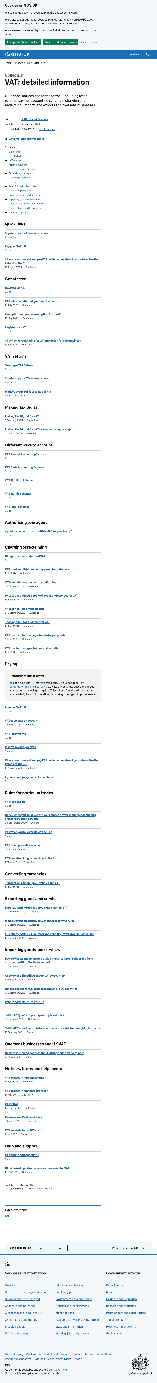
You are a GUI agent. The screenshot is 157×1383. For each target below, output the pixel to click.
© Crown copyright (140, 1373)
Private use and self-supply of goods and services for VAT (41, 595)
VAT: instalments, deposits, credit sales (30, 582)
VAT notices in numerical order (24, 1077)
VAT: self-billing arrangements (24, 609)
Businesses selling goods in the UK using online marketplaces (44, 1053)
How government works (121, 1326)
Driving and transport (18, 1333)
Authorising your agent (21, 173)
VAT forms (11, 1104)
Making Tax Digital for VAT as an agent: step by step (38, 429)
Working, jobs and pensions (73, 1333)
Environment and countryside (74, 1299)
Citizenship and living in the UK (24, 1313)
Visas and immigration (69, 1326)
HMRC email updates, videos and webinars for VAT (37, 1168)
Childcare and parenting (20, 1306)
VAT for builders (15, 802)
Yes (44, 1248)
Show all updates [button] (46, 1188)
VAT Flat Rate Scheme (19, 480)
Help (8, 1354)
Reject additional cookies (61, 42)
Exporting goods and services (24, 195)
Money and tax (65, 1313)
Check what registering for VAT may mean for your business (43, 340)
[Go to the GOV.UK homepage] (17, 54)
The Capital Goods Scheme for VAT (27, 622)
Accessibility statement (54, 1354)
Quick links (14, 151)
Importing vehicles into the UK (24, 1002)
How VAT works (15, 288)
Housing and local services (72, 1306)
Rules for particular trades (22, 186)
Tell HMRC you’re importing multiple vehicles (34, 1015)
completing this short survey (27, 686)
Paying (12, 182)
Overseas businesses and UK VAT (26, 203)
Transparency (114, 1319)
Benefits (10, 1285)
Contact (77, 1354)
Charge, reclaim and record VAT (25, 556)
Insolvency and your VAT (20, 747)
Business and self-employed (22, 1299)
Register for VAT (15, 327)
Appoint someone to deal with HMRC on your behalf (38, 531)
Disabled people (15, 1326)
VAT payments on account (21, 720)
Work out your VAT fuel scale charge (28, 391)
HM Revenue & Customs (34, 119)
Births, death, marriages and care (26, 1292)
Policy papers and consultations (126, 1313)
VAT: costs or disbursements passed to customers (37, 569)
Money (19, 62)
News (109, 1292)
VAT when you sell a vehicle (22, 845)
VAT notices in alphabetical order (26, 1091)
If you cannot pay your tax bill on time (29, 777)
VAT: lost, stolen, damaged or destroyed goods (35, 635)
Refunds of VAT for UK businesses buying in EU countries (41, 989)
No (63, 1248)
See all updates (47, 129)
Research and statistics (121, 1306)
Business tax (32, 62)
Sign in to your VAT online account (27, 233)
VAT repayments (15, 734)
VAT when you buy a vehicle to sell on (28, 832)
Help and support (18, 212)
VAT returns (15, 160)
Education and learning (70, 1285)
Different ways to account (22, 169)
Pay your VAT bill (15, 246)
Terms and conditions (98, 1354)
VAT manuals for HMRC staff (23, 1130)
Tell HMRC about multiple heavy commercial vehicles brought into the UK (52, 1028)
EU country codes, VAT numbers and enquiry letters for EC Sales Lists (49, 934)
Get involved (114, 1333)
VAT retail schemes (17, 507)
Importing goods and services (24, 199)
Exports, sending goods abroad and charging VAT (36, 907)
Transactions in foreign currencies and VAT (32, 883)
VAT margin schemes (18, 493)
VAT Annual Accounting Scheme (26, 454)
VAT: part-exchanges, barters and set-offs (32, 648)
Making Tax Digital (18, 164)
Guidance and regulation (121, 1299)
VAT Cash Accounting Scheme (24, 467)
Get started (15, 156)
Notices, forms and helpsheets (25, 208)
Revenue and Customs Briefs (23, 1117)
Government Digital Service (65, 1359)
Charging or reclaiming (21, 177)
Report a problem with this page (129, 1248)
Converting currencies (21, 190)
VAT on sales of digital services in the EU (30, 858)
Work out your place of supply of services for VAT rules (39, 921)
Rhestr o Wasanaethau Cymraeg (25, 1359)
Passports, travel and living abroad (77, 1319)
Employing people (67, 1292)
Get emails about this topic (26, 139)
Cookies (31, 1354)
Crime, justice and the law (21, 1319)
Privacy (18, 1354)
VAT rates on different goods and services (31, 301)
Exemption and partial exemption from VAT (33, 314)
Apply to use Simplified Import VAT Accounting (35, 975)
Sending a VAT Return (19, 365)
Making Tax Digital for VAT (22, 416)
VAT (45, 62)
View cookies (89, 42)
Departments (114, 1285)
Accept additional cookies (23, 42)
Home (8, 62)
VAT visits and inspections (22, 1155)
